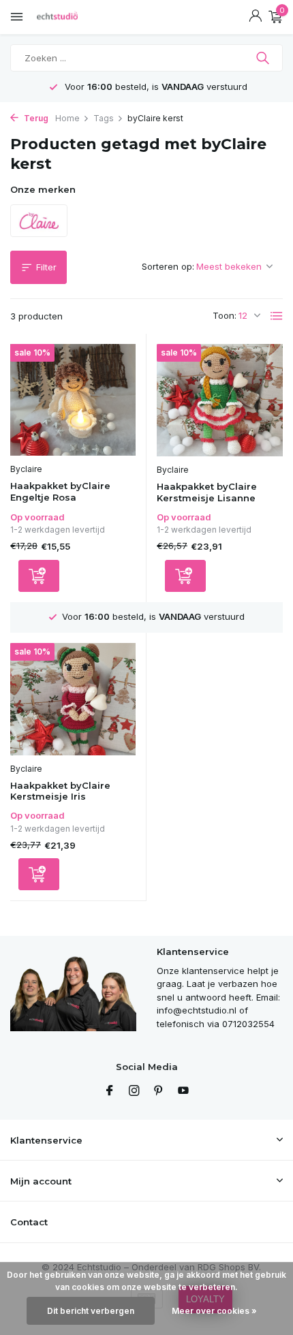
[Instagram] (134, 1091)
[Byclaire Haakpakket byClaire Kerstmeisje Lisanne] (220, 400)
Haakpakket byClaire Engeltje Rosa (60, 491)
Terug (35, 118)
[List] (277, 316)
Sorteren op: (168, 266)
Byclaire (26, 469)
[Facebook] (109, 1091)
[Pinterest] (158, 1091)
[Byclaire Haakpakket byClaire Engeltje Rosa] (73, 400)
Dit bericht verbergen (90, 1311)
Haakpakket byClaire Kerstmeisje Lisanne (207, 492)
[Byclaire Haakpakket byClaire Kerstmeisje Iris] (73, 699)
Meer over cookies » (214, 1311)
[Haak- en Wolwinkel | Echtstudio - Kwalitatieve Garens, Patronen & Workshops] (71, 17)
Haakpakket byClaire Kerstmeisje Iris (60, 791)
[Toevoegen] (38, 576)
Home (67, 118)
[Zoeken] (264, 58)
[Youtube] (183, 1091)
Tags (103, 118)
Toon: (224, 315)
